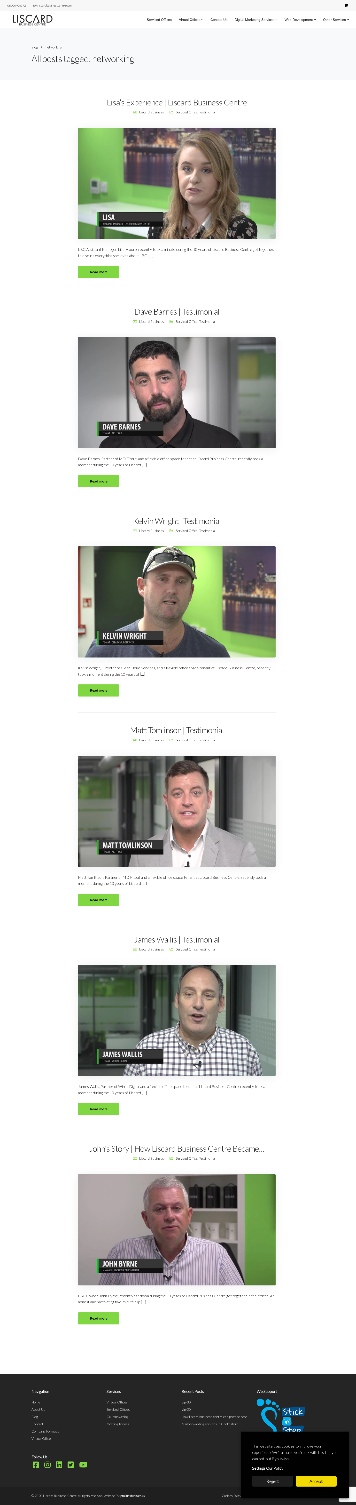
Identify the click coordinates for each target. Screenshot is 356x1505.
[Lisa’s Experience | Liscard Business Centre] (177, 183)
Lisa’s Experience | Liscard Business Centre (177, 102)
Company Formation (46, 1431)
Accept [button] (316, 1481)
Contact (37, 1424)
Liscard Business (151, 112)
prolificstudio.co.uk (132, 1496)
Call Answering (117, 1417)
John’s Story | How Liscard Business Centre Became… (176, 1148)
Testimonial (207, 112)
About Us (38, 1409)
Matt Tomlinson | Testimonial (177, 730)
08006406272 (16, 5)
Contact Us (218, 20)
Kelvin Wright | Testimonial (177, 521)
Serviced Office (186, 112)
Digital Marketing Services (254, 20)
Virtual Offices (189, 20)
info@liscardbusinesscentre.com (51, 5)
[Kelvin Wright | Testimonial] (177, 601)
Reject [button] (272, 1481)
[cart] (346, 5)
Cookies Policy (231, 1496)
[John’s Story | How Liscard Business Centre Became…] (177, 1229)
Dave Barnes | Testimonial (176, 311)
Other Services (334, 20)
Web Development (299, 20)
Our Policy (274, 1468)
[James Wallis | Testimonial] (177, 1020)
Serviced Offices (159, 20)
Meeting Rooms (118, 1424)
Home (35, 1402)
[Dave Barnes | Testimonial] (177, 392)
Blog (34, 1417)
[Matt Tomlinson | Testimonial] (177, 811)
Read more (99, 272)
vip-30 (186, 1402)
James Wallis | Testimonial (176, 939)
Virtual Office (41, 1438)
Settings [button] (258, 1468)
